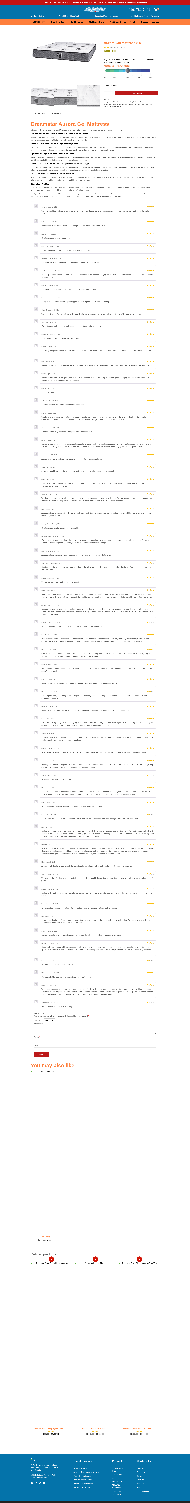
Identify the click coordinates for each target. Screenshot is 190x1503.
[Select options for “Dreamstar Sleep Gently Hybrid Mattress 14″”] (51, 1442)
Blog (138, 1487)
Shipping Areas (143, 1491)
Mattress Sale (96, 22)
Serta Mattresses (80, 1468)
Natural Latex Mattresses (83, 1484)
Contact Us (141, 1480)
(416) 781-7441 (138, 9)
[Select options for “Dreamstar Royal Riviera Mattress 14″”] (139, 1442)
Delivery (140, 1476)
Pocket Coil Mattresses (82, 1476)
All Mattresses (118, 102)
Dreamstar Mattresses (111, 104)
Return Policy (142, 1472)
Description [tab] (39, 113)
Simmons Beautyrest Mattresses (86, 1472)
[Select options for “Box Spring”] (45, 1248)
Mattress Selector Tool (122, 22)
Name (37, 1037)
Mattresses (37, 22)
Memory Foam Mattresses (83, 1480)
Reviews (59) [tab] (57, 113)
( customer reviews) (118, 47)
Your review (39, 1024)
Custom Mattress (150, 22)
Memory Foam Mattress (143, 104)
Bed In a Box (58, 22)
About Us (140, 1484)
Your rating (39, 1020)
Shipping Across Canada (112, 106)
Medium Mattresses (127, 104)
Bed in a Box (128, 102)
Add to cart (137, 93)
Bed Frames (76, 22)
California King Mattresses (142, 102)
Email (37, 1045)
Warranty (140, 1468)
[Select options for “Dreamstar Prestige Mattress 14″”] (95, 1442)
